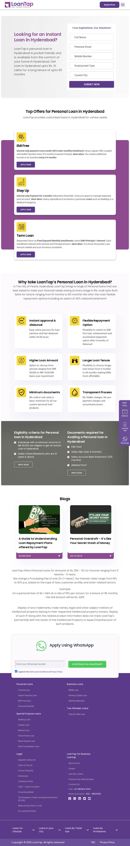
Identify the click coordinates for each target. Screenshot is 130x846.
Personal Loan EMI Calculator (81, 779)
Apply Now (109, 4)
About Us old (74, 763)
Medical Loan (23, 730)
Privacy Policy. (56, 672)
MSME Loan (73, 690)
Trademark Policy (25, 781)
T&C (93, 842)
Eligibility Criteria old (27, 760)
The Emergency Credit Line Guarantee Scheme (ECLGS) (37, 798)
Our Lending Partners (27, 811)
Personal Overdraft (26, 706)
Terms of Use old (25, 765)
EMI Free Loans (24, 701)
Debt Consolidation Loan (28, 746)
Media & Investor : (84, 793)
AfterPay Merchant (76, 701)
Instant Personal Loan (27, 695)
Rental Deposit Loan (26, 741)
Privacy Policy (107, 842)
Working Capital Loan (77, 695)
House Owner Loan (26, 736)
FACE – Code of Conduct (28, 787)
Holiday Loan (23, 725)
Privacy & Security (25, 771)
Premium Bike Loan (76, 714)
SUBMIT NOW (92, 84)
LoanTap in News (75, 774)
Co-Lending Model (25, 792)
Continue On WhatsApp (87, 664)
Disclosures (23, 776)
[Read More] (39, 531)
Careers (71, 769)
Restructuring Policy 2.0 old (30, 806)
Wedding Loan (24, 720)
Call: (79, 789)
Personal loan (24, 690)
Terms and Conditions (38, 672)
